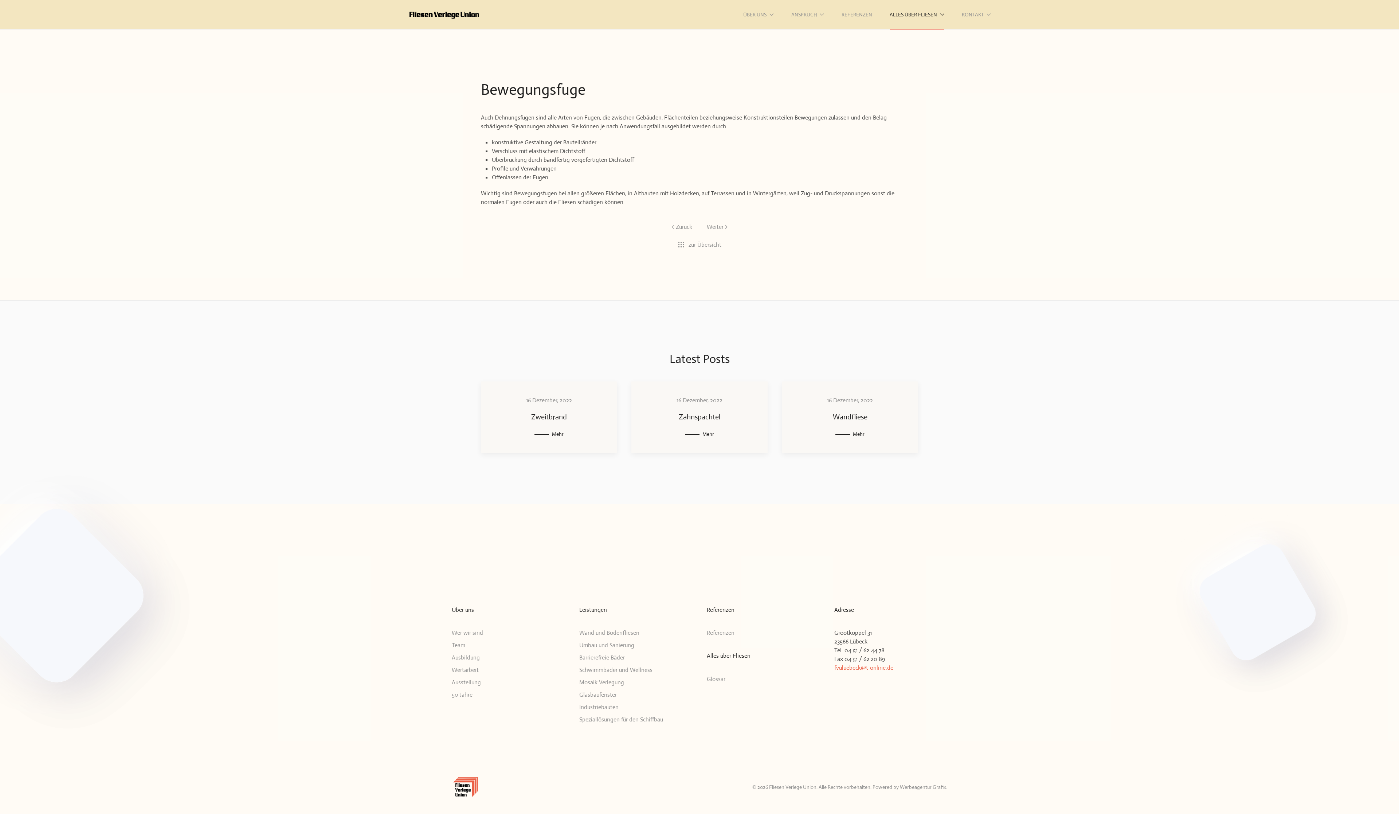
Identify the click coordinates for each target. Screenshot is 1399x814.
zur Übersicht (705, 244)
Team (458, 645)
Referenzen (857, 14)
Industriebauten (599, 707)
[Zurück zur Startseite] (444, 14)
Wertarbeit (465, 670)
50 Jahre (462, 694)
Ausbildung (466, 657)
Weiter (715, 227)
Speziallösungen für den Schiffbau (621, 719)
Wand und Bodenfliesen (609, 633)
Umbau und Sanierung (606, 645)
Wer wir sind (467, 633)
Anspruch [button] (804, 14)
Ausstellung (466, 682)
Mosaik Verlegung (601, 682)
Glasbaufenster (598, 694)
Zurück (684, 227)
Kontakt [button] (973, 14)
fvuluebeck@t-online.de (863, 668)
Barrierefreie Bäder (602, 657)
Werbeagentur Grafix (923, 787)
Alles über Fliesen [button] (913, 14)
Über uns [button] (755, 14)
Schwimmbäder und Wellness (616, 670)
